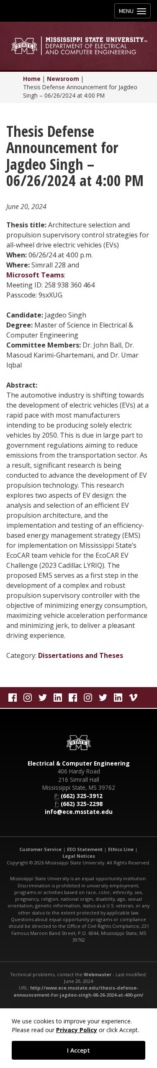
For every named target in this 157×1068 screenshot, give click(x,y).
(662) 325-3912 (82, 796)
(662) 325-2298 (82, 804)
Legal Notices (78, 856)
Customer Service (40, 849)
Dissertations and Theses (80, 655)
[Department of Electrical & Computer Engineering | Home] (78, 45)
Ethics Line (121, 849)
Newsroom (63, 79)
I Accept (78, 1050)
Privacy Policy (76, 1030)
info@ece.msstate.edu (79, 812)
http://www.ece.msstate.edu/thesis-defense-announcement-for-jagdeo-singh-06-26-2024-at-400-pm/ (78, 991)
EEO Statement (85, 849)
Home (32, 79)
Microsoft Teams (35, 275)
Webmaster (97, 974)
